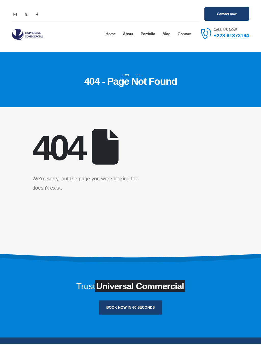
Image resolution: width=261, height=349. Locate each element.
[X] (26, 14)
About (128, 34)
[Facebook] (37, 14)
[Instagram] (15, 14)
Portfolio (148, 34)
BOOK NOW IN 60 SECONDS (130, 307)
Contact (184, 34)
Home (110, 34)
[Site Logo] (27, 34)
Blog (166, 34)
